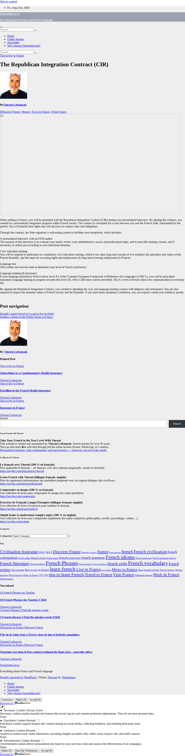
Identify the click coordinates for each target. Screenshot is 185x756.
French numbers (37, 564)
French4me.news (10, 13)
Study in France (30, 575)
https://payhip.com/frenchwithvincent (21, 483)
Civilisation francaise (19, 551)
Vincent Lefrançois (15, 104)
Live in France (88, 569)
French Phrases (62, 563)
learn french (63, 569)
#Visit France (58, 111)
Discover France (67, 551)
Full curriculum (17, 570)
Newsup (52, 677)
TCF (41, 575)
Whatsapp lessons (143, 575)
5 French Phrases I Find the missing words (24, 610)
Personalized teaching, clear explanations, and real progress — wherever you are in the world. (53, 450)
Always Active (34, 710)
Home (10, 35)
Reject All (21, 699)
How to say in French (37, 569)
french (127, 551)
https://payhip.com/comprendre (17, 496)
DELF (49, 552)
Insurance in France (12, 407)
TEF (46, 575)
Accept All (35, 699)
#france (26, 111)
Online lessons (15, 39)
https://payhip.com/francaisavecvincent (22, 471)
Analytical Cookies (14, 730)
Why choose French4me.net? (23, 45)
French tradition (85, 564)
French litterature (14, 563)
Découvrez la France (12, 627)
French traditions (100, 564)
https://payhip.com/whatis (14, 521)
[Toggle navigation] (1, 27)
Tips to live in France (12, 55)
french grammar (93, 558)
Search (4, 418)
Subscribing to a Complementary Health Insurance (31, 373)
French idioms (120, 557)
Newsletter (13, 42)
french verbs (117, 563)
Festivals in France (89, 552)
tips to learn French (66, 574)
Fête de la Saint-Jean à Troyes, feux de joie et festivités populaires (39, 634)
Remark (31, 720)
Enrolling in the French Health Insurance (25, 390)
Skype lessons (15, 575)
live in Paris (106, 570)
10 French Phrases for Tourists (17, 592)
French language (143, 558)
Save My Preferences (26, 750)
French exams (52, 558)
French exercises (70, 558)
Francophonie (115, 552)
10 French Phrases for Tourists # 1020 (23, 599)
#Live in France (41, 111)
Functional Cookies (15, 720)
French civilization (150, 551)
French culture (24, 558)
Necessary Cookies (14, 710)
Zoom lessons (6, 579)
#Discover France (10, 111)
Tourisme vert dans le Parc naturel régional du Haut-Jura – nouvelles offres (46, 651)
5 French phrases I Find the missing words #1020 (30, 617)
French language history (164, 558)
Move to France (124, 569)
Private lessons (167, 570)
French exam (38, 558)
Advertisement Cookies (16, 740)
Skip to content (8, 1)
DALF (41, 552)
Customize (7, 699)
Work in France (166, 574)
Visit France (123, 574)
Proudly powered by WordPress (18, 677)
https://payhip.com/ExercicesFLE (19, 508)
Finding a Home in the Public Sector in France (26, 317)
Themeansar (68, 677)
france (102, 551)
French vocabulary (148, 563)
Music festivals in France (149, 570)
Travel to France (98, 574)
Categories (6, 535)
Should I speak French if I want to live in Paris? (27, 313)
